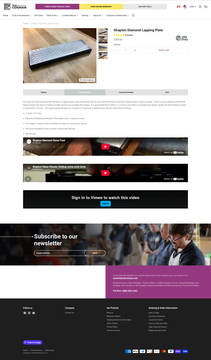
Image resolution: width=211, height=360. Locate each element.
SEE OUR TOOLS (145, 7)
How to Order (154, 313)
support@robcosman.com (125, 278)
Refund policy (49, 350)
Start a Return (112, 323)
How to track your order (158, 323)
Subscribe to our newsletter (56, 240)
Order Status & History (158, 327)
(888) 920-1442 (129, 291)
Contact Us (69, 313)
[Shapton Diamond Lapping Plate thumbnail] (103, 32)
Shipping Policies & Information (119, 320)
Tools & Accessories (21, 15)
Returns (110, 313)
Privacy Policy (112, 327)
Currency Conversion (157, 316)
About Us (97, 15)
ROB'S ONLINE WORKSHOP (101, 7)
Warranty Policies (114, 316)
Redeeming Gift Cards (157, 330)
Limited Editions (69, 15)
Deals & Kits (52, 15)
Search (25, 350)
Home (5, 15)
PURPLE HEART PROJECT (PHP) (57, 7)
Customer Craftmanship (116, 15)
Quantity (117, 45)
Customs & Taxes (156, 320)
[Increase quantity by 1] (135, 50)
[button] (119, 35)
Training (85, 15)
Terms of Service (113, 330)
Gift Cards (38, 15)
